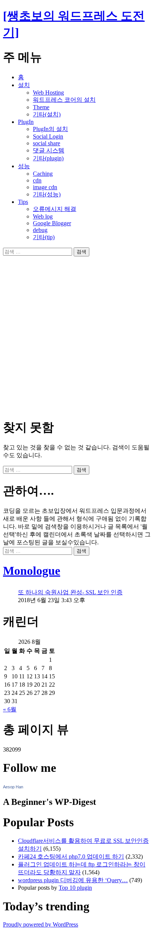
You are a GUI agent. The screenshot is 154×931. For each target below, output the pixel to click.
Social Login (48, 136)
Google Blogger (52, 223)
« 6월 (9, 709)
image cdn (45, 187)
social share (46, 143)
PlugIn (26, 122)
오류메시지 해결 (54, 209)
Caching (43, 173)
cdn (37, 180)
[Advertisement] (77, 333)
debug (40, 230)
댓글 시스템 (48, 150)
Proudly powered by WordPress (40, 924)
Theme (41, 107)
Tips (23, 202)
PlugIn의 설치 (50, 129)
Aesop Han (13, 787)
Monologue (31, 570)
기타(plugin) (48, 158)
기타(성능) (47, 194)
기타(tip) (44, 237)
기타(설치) (47, 114)
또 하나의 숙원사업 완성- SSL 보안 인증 (70, 592)
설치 (24, 85)
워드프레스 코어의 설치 (64, 99)
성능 (24, 166)
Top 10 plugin (75, 887)
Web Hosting (48, 92)
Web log (43, 216)
